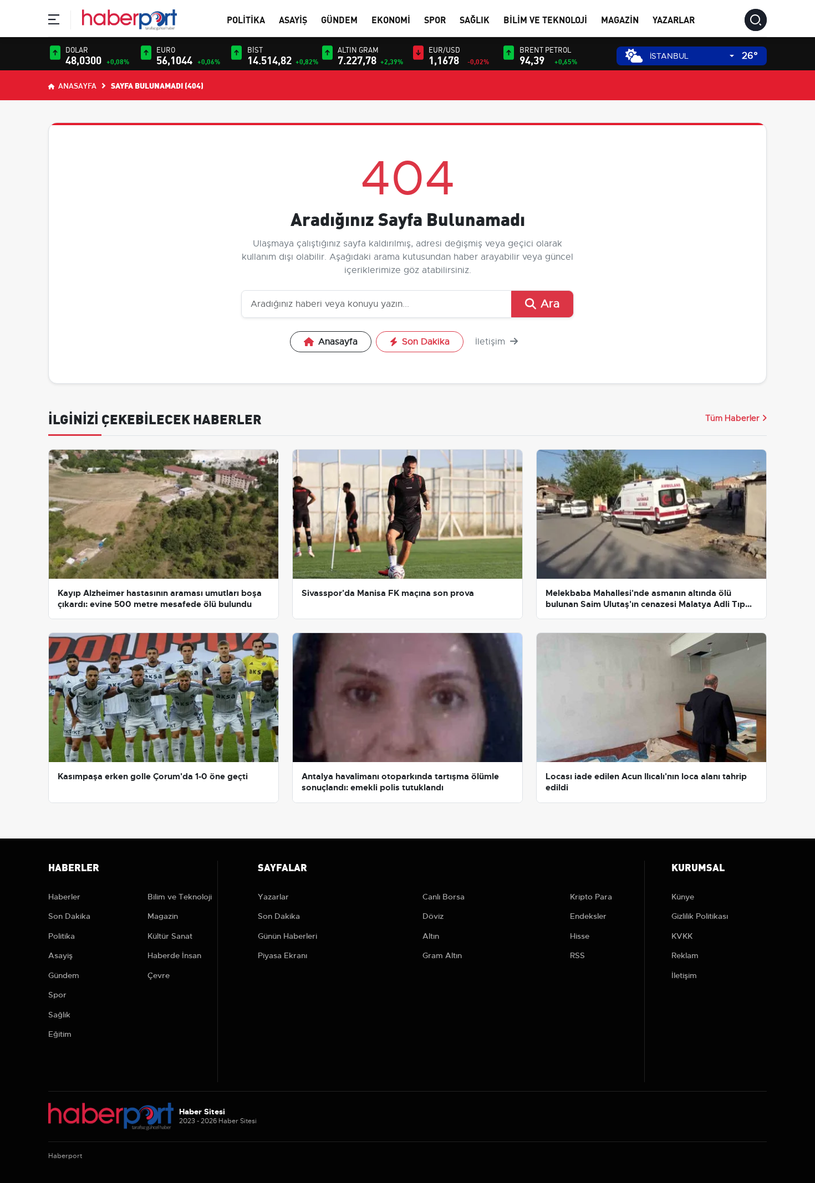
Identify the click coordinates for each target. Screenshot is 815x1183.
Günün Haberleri (287, 936)
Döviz (433, 916)
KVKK (681, 936)
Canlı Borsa (443, 897)
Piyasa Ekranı (282, 955)
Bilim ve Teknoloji (545, 19)
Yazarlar (674, 19)
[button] (53, 21)
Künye (682, 897)
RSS (577, 955)
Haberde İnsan (174, 955)
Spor (435, 19)
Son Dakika (426, 341)
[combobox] (692, 56)
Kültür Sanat (169, 936)
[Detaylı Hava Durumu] (634, 56)
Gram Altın (442, 955)
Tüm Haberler (732, 418)
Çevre (158, 975)
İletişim (491, 341)
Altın (430, 936)
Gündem (339, 19)
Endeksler (588, 916)
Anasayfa (76, 85)
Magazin (620, 19)
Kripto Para (591, 897)
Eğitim (60, 1034)
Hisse (579, 936)
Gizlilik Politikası (699, 916)
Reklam (685, 955)
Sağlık (475, 19)
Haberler (64, 897)
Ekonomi (390, 19)
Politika (246, 19)
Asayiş (293, 19)
